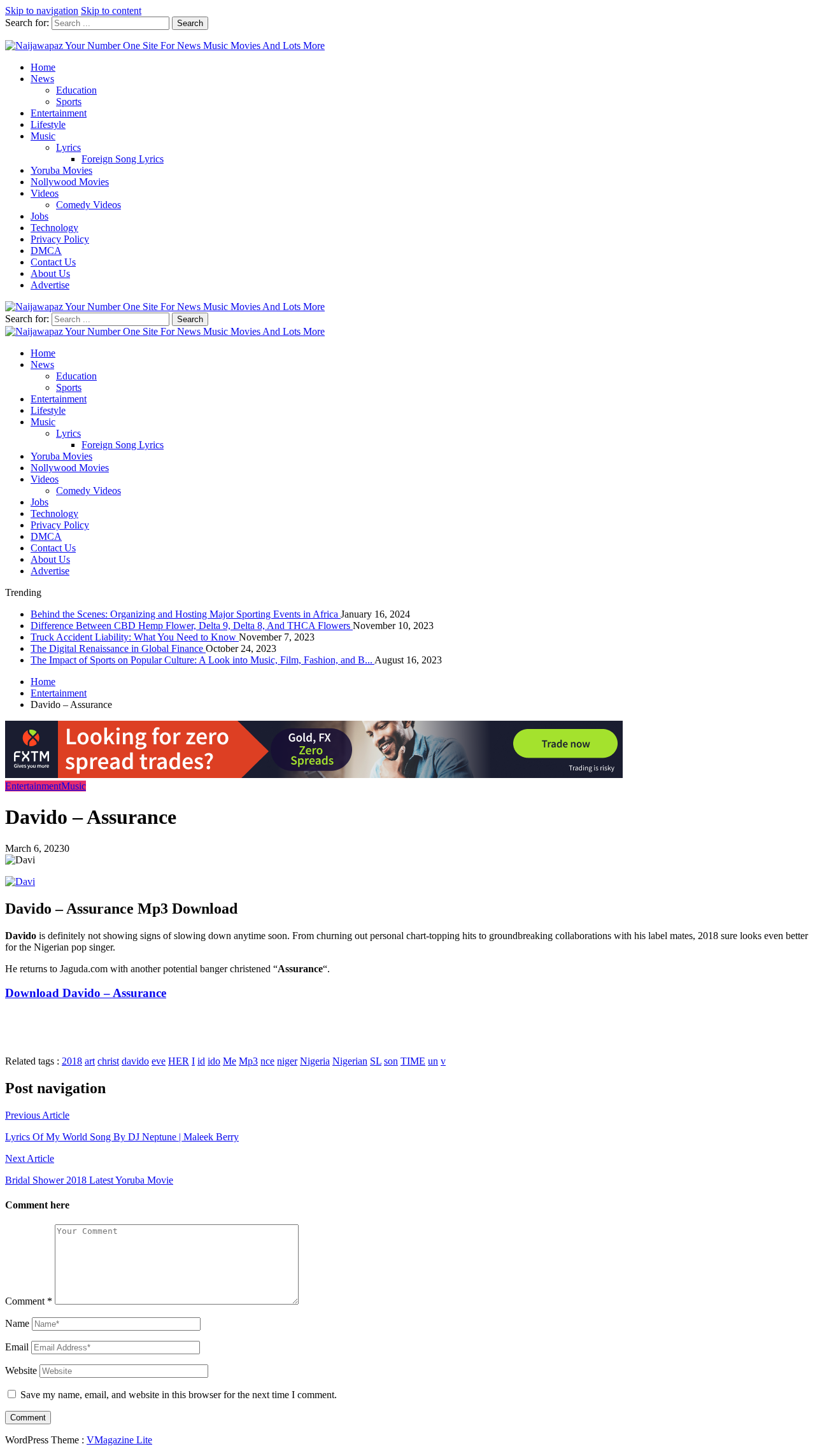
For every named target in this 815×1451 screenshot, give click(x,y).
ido (214, 1061)
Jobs (39, 216)
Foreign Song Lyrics (123, 158)
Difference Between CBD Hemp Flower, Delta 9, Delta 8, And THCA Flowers (192, 625)
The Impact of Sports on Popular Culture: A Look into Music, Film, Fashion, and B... (202, 660)
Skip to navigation (41, 10)
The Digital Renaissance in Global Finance (118, 648)
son (391, 1061)
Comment (28, 1301)
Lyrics (68, 147)
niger (287, 1061)
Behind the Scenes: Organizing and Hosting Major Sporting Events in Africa (186, 614)
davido (135, 1061)
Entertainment (59, 113)
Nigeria (315, 1061)
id (201, 1061)
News (42, 78)
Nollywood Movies (70, 181)
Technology (54, 227)
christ (108, 1061)
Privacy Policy (60, 239)
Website (21, 1370)
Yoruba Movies (61, 170)
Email (17, 1346)
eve (159, 1061)
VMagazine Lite (119, 1439)
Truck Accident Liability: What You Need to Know (135, 637)
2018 (72, 1061)
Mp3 (248, 1061)
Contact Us (53, 262)
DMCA (46, 250)
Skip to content (111, 10)
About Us (50, 273)
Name (17, 1323)
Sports (69, 101)
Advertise (50, 285)
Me (229, 1061)
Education (76, 90)
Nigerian (349, 1061)
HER (178, 1061)
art (90, 1061)
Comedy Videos (88, 204)
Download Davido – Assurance (85, 993)
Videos (45, 193)
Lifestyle (48, 124)
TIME (412, 1061)
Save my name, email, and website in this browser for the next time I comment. (178, 1394)
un (433, 1061)
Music (43, 136)
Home (43, 67)
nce (267, 1061)
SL (375, 1061)
